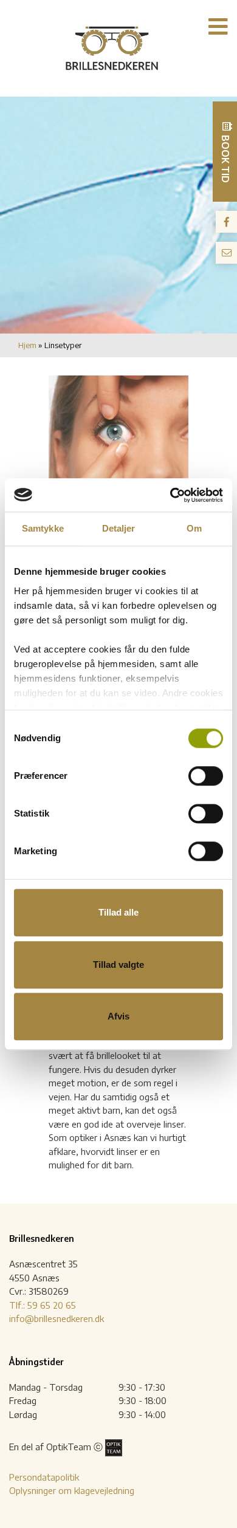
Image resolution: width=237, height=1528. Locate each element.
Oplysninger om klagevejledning (71, 1490)
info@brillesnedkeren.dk (56, 1318)
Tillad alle (118, 912)
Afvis (118, 1016)
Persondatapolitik (44, 1476)
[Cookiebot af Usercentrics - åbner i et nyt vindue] (170, 495)
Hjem (27, 345)
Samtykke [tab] (43, 528)
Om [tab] (194, 528)
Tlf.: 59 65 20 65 (42, 1305)
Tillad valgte (118, 964)
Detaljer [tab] (119, 528)
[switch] (205, 776)
